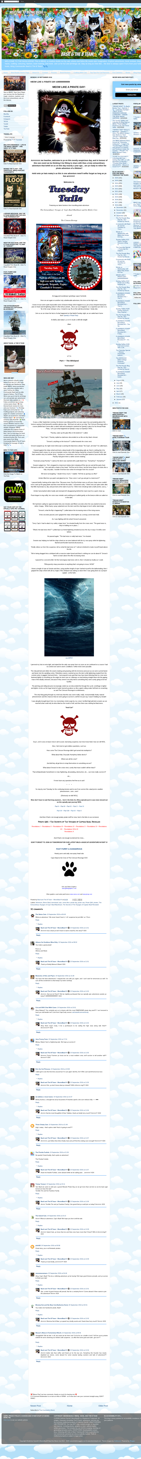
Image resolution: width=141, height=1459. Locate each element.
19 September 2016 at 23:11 (55, 1184)
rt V (76, 806)
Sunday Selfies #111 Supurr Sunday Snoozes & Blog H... (122, 242)
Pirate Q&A (89, 902)
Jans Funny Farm (42, 1039)
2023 (116, 186)
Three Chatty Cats (42, 1124)
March (118, 394)
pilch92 (38, 1245)
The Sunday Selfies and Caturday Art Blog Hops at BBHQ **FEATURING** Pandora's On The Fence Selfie (121, 124)
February (119, 397)
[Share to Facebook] (79, 900)
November (120, 210)
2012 (116, 403)
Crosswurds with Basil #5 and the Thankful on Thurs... (123, 226)
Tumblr (6, 124)
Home (6, 72)
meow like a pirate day (70, 902)
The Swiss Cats (41, 914)
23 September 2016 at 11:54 (79, 1023)
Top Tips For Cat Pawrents (99, 72)
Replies (40, 924)
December (120, 207)
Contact (45, 72)
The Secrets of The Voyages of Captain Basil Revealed (81, 905)
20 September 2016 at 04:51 (78, 1305)
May (118, 388)
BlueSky (6, 114)
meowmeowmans (42, 1273)
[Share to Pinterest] (81, 900)
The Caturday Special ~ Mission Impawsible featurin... (123, 353)
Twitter (6, 126)
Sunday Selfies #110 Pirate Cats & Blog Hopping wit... (122, 282)
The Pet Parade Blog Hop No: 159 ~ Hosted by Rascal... (123, 367)
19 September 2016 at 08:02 (67, 942)
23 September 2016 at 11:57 (79, 1138)
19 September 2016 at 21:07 (62, 1097)
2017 (116, 202)
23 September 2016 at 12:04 (79, 1350)
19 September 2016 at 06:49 (56, 914)
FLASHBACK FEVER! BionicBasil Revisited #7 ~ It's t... (123, 339)
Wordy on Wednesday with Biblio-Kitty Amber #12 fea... (122, 269)
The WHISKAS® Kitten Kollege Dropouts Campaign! (121, 360)
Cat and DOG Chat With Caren (46, 1007)
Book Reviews (65, 72)
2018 (116, 199)
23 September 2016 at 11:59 (79, 1201)
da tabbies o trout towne (44, 1097)
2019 (116, 197)
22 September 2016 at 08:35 (71, 1333)
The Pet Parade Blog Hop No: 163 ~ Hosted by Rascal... (123, 219)
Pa (74, 806)
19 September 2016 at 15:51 (66, 1007)
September (120, 215)
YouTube (6, 129)
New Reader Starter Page (20, 72)
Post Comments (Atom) (47, 1410)
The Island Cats (41, 1216)
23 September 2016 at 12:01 (79, 1288)
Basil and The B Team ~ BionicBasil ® (54, 928)
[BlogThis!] (75, 900)
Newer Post (35, 1406)
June (118, 386)
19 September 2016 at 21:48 (58, 1124)
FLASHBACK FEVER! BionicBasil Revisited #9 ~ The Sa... (123, 323)
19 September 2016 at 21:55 (59, 1152)
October (119, 213)
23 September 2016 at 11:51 (79, 928)
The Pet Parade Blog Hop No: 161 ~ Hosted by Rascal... (123, 288)
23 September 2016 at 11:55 (79, 1052)
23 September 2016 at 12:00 (79, 1229)
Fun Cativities (117, 72)
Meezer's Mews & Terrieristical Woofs (49, 1333)
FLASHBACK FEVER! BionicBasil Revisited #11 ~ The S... (123, 295)
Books (128, 72)
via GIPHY (69, 658)
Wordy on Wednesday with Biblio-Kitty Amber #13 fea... (122, 234)
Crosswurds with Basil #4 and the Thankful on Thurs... (123, 262)
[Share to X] (77, 900)
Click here (7, 1420)
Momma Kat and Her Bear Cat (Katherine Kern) (52, 1305)
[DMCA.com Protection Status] (10, 106)
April (118, 391)
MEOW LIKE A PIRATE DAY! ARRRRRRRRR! (122, 276)
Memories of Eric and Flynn (45, 976)
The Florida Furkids (42, 1152)
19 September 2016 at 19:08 (60, 1069)
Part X (79, 811)
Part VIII (66, 811)
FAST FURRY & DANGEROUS (69, 849)
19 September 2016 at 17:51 (57, 1039)
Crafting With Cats (80, 72)
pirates (96, 902)
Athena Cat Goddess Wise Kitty (47, 942)
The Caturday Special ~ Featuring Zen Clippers (123, 249)
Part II (57, 806)
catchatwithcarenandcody (80, 1012)
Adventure (39, 902)
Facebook (7, 116)
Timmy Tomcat (41, 1184)
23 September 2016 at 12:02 (79, 1318)
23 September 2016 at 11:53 (79, 991)
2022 (116, 188)
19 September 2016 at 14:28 (64, 976)
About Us (35, 72)
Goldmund (117, 1441)
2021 (116, 191)
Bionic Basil (47, 902)
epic (60, 902)
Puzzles (54, 72)
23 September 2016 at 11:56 (79, 1110)
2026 (116, 178)
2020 (116, 194)
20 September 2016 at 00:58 (50, 1245)
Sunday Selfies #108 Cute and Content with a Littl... (122, 345)
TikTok (6, 121)
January (119, 399)
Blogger (132, 1441)
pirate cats (81, 902)
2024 (116, 183)
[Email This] (73, 900)
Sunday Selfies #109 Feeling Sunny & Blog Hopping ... (122, 310)
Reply (37, 920)
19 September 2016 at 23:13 (56, 1216)
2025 (116, 180)
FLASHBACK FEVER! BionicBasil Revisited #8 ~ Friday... (123, 331)
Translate (19, 140)
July (117, 383)
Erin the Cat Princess (43, 1069)
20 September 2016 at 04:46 (57, 1273)
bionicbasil (54, 902)
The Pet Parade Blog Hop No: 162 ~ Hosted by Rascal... (123, 255)
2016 (116, 205)
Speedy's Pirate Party (71, 315)
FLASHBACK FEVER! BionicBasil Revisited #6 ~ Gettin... (123, 374)
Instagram (7, 119)
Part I (68, 806)
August (118, 380)
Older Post (103, 1406)
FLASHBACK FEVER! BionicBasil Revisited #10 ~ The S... (123, 303)
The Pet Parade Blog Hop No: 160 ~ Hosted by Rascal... (123, 316)
